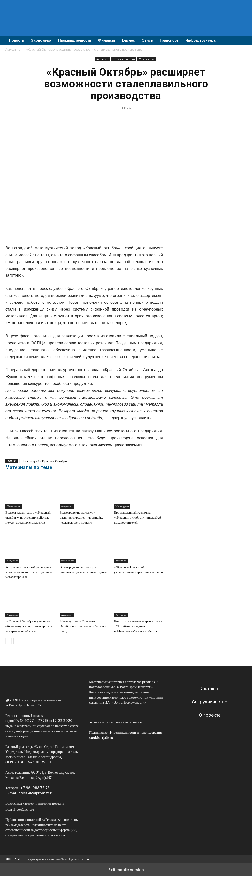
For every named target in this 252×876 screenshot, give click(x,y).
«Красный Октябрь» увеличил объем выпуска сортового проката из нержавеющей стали (28, 626)
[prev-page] (8, 641)
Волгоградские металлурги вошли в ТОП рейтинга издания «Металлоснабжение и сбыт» (138, 626)
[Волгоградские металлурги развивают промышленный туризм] (84, 546)
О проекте (209, 715)
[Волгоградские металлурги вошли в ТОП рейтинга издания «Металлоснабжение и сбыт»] (138, 600)
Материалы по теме (28, 467)
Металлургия (147, 59)
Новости (16, 40)
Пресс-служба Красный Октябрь (44, 461)
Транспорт (169, 40)
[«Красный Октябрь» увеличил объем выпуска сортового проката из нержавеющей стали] (29, 600)
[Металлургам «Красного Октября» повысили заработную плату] (84, 600)
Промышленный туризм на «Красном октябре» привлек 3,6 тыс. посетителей (137, 517)
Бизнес (128, 40)
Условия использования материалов (115, 722)
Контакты (209, 689)
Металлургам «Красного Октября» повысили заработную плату (83, 626)
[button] (241, 40)
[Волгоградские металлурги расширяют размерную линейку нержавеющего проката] (84, 492)
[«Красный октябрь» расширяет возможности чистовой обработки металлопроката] (29, 546)
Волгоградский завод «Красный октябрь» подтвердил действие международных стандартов (28, 517)
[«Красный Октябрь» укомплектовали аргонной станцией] (138, 546)
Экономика (41, 40)
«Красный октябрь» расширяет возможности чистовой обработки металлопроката (29, 572)
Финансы (106, 40)
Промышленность (74, 40)
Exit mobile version (126, 869)
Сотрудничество (209, 702)
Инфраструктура (200, 40)
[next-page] (16, 641)
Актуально (13, 50)
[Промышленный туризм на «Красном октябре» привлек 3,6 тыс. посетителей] (138, 492)
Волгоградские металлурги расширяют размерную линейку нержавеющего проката (81, 517)
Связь (147, 40)
